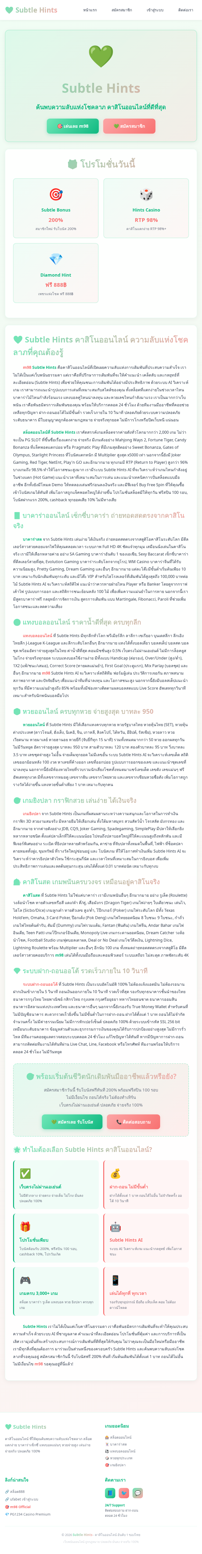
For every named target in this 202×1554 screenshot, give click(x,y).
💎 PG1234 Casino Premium (27, 1514)
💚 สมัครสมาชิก (129, 126)
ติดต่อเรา (185, 9)
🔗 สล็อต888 (15, 1491)
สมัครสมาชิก (122, 9)
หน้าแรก (90, 9)
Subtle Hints (31, 10)
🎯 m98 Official (18, 1506)
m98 (27, 367)
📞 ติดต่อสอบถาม (133, 1122)
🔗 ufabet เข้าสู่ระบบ (21, 1499)
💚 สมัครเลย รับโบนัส (72, 1122)
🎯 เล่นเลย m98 (72, 126)
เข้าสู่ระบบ (155, 9)
